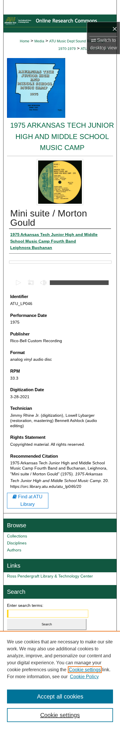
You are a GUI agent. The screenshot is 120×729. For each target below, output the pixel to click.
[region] (60, 680)
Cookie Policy (84, 676)
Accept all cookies (60, 696)
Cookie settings (85, 669)
